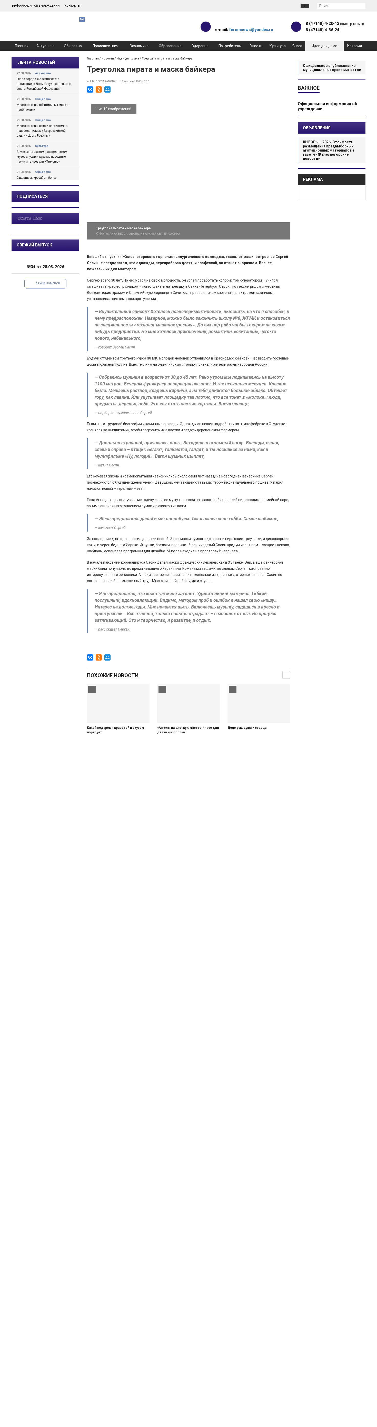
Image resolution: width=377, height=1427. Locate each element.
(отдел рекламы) (335, 23)
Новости (108, 58)
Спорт (297, 46)
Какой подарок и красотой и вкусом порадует (115, 730)
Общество (73, 46)
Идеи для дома (324, 46)
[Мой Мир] (107, 89)
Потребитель (230, 46)
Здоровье (200, 46)
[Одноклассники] (99, 89)
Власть (256, 46)
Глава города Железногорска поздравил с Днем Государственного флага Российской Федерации (44, 84)
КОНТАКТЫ (73, 5)
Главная (21, 46)
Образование (170, 46)
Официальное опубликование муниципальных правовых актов (332, 68)
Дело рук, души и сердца (246, 728)
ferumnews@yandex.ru (251, 29)
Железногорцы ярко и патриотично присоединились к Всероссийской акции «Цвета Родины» (42, 130)
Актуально (45, 46)
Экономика (139, 46)
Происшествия (105, 46)
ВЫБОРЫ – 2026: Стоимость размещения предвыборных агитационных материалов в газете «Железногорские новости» (328, 150)
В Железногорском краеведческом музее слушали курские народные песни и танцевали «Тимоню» (42, 156)
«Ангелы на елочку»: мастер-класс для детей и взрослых (188, 730)
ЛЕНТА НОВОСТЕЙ (36, 62)
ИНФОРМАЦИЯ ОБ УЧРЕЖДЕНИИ (35, 5)
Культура (278, 46)
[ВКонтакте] (90, 89)
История (354, 46)
